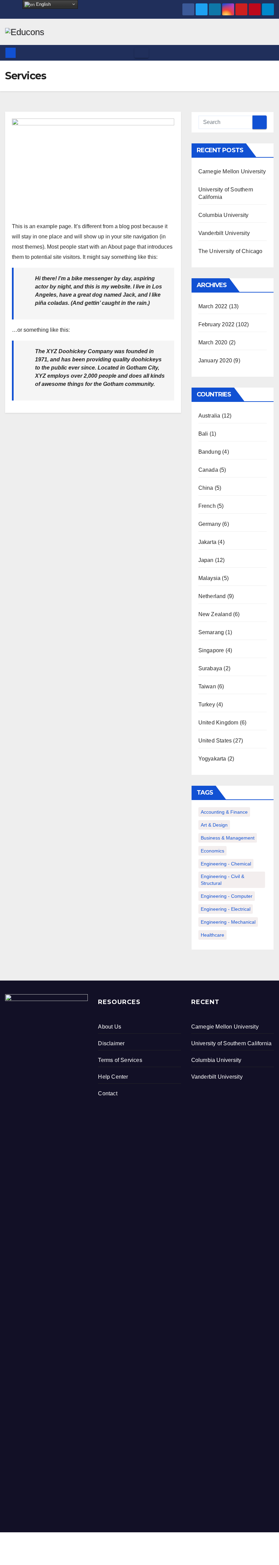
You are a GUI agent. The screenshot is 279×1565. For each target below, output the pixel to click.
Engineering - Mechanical (228, 922)
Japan (206, 560)
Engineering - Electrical (225, 909)
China (205, 488)
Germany (209, 524)
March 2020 (213, 342)
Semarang (211, 632)
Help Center (113, 1077)
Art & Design (214, 825)
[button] (269, 53)
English (43, 4)
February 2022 (216, 324)
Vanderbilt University (224, 233)
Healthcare (212, 935)
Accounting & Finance (224, 812)
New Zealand (215, 614)
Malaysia (209, 578)
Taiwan (207, 686)
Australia (209, 416)
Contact (107, 1093)
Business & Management (228, 838)
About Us (109, 1027)
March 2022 (213, 306)
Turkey (206, 704)
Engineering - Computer (226, 896)
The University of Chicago (230, 251)
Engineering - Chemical (226, 863)
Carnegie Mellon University (232, 171)
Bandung (209, 452)
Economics (212, 851)
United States (215, 741)
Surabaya (210, 668)
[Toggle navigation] (141, 53)
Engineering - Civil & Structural (222, 880)
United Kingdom (218, 722)
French (207, 506)
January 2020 (215, 360)
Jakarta (207, 542)
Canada (208, 470)
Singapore (211, 650)
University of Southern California (231, 1043)
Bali (203, 434)
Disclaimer (111, 1043)
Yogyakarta (212, 759)
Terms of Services (120, 1060)
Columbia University (223, 215)
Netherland (212, 596)
